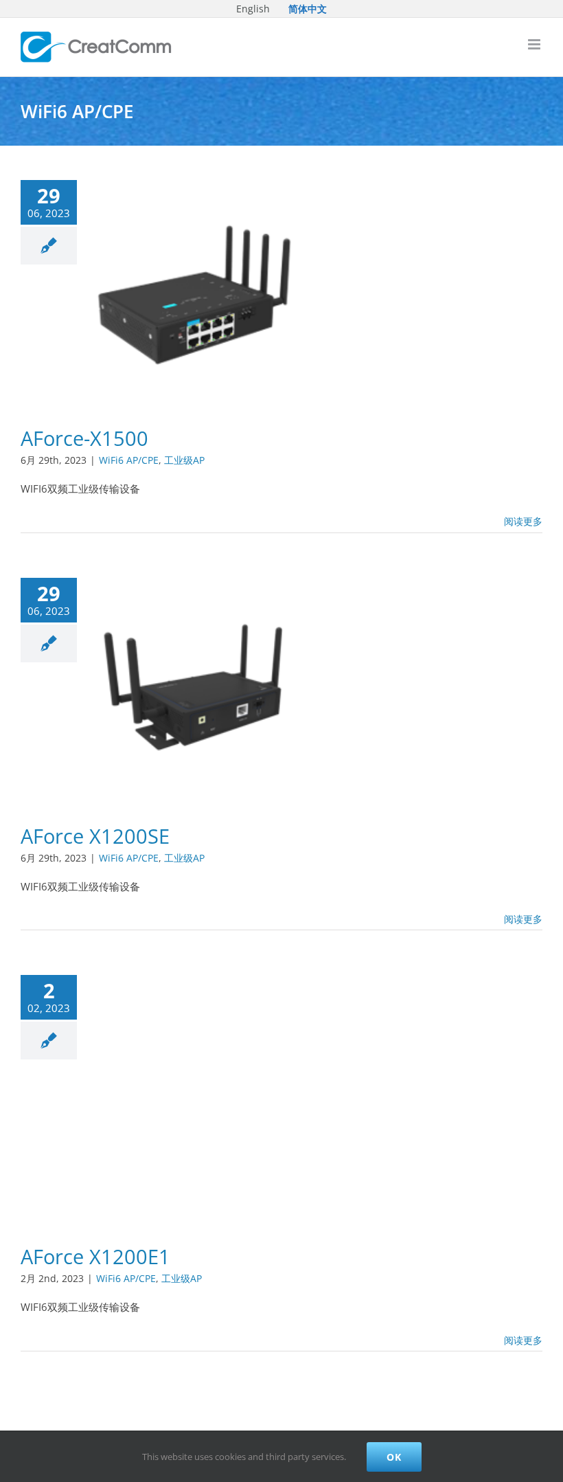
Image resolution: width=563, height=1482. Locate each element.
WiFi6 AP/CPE (129, 460)
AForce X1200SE (95, 836)
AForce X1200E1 (95, 1256)
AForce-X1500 (84, 438)
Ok (394, 1456)
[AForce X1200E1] (198, 1096)
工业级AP (184, 460)
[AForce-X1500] (198, 290)
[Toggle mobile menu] (535, 44)
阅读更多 (523, 521)
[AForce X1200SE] (198, 688)
